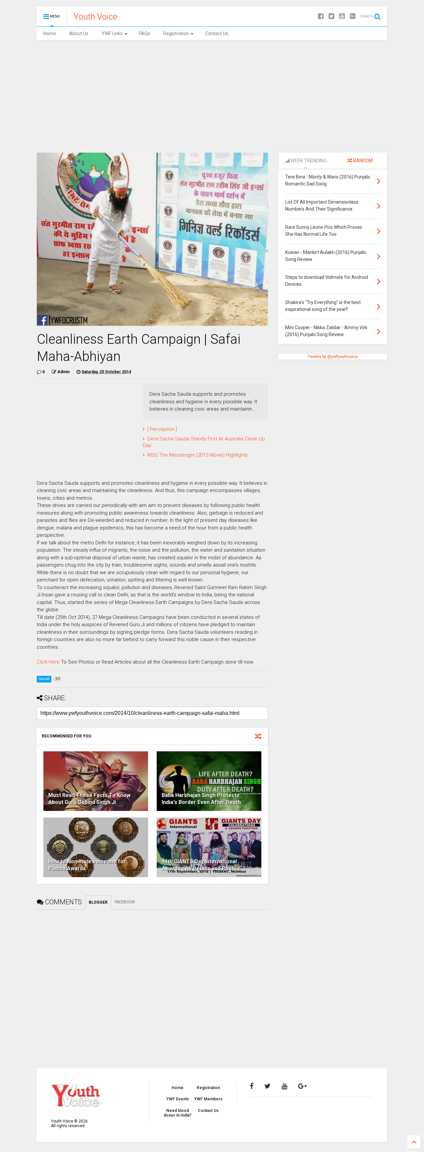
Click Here (48, 662)
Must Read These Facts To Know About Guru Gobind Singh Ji (89, 798)
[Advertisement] (212, 96)
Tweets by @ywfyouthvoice (333, 356)
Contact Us (216, 33)
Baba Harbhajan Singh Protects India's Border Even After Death (201, 798)
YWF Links (112, 33)
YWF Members (208, 1099)
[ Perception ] (162, 429)
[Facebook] (321, 16)
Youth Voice (96, 17)
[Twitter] (331, 16)
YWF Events (177, 1099)
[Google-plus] (352, 16)
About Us (78, 33)
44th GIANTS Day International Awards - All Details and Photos (201, 865)
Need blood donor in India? (177, 1113)
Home (49, 33)
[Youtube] (342, 16)
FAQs (144, 33)
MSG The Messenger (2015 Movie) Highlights (197, 455)
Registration (176, 33)
